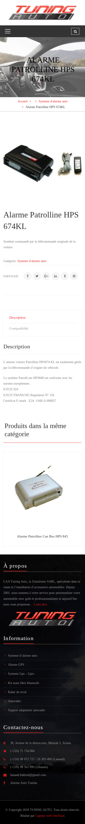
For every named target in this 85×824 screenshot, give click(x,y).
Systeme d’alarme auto (22, 655)
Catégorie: (10, 261)
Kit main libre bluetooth (23, 683)
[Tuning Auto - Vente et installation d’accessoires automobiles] (42, 12)
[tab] (42, 318)
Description (17, 317)
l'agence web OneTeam (50, 815)
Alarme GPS (16, 664)
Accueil (22, 101)
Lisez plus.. (41, 604)
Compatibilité (18, 328)
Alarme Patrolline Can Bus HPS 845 (42, 536)
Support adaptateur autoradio (26, 710)
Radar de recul (17, 692)
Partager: (11, 276)
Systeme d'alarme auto (53, 101)
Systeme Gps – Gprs (21, 673)
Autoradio (14, 701)
